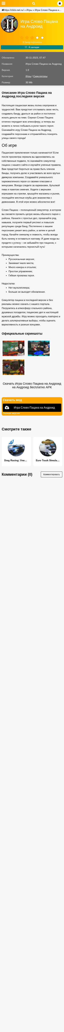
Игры (29, 10)
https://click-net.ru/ (14, 10)
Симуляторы (40, 76)
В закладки (34, 47)
